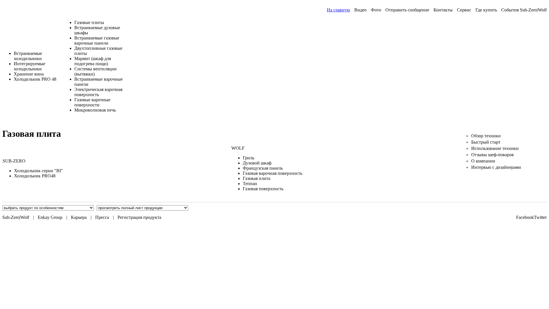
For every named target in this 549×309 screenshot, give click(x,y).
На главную (338, 9)
